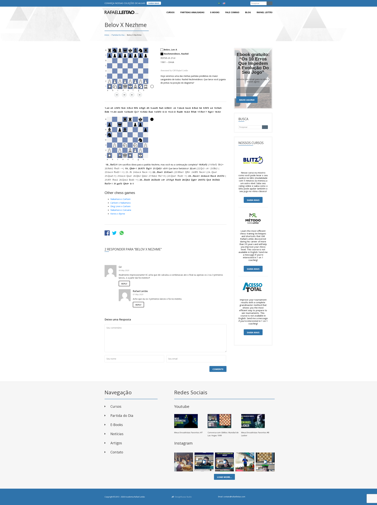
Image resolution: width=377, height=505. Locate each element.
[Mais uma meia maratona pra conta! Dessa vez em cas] (244, 462)
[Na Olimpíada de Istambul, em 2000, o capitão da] (204, 462)
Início (107, 35)
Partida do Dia (118, 35)
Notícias (116, 433)
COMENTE (218, 369)
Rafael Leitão (264, 12)
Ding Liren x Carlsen (120, 206)
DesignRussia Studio (183, 497)
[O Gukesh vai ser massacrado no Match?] (224, 462)
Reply (124, 283)
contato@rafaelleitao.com (234, 496)
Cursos (170, 12)
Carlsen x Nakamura (120, 202)
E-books (214, 12)
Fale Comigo (232, 12)
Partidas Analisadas (192, 12)
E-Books (116, 424)
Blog (248, 12)
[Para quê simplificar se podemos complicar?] (265, 462)
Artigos (116, 443)
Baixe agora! (246, 99)
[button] (116, 94)
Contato (116, 452)
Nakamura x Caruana (120, 209)
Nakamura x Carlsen (120, 199)
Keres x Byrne (117, 213)
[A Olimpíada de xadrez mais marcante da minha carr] (183, 462)
